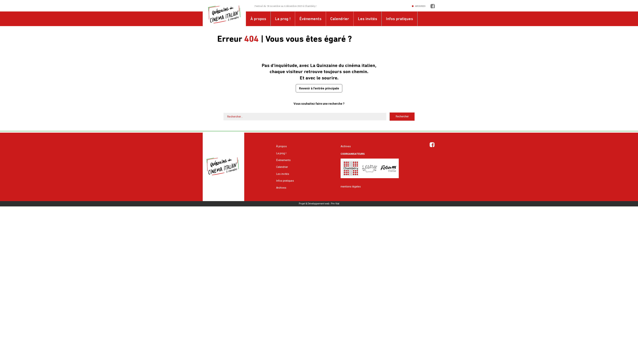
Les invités (367, 19)
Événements (310, 19)
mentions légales (351, 186)
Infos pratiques (399, 19)
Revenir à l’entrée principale (319, 88)
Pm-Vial (335, 203)
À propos (258, 19)
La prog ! (283, 19)
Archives (420, 6)
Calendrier (339, 19)
